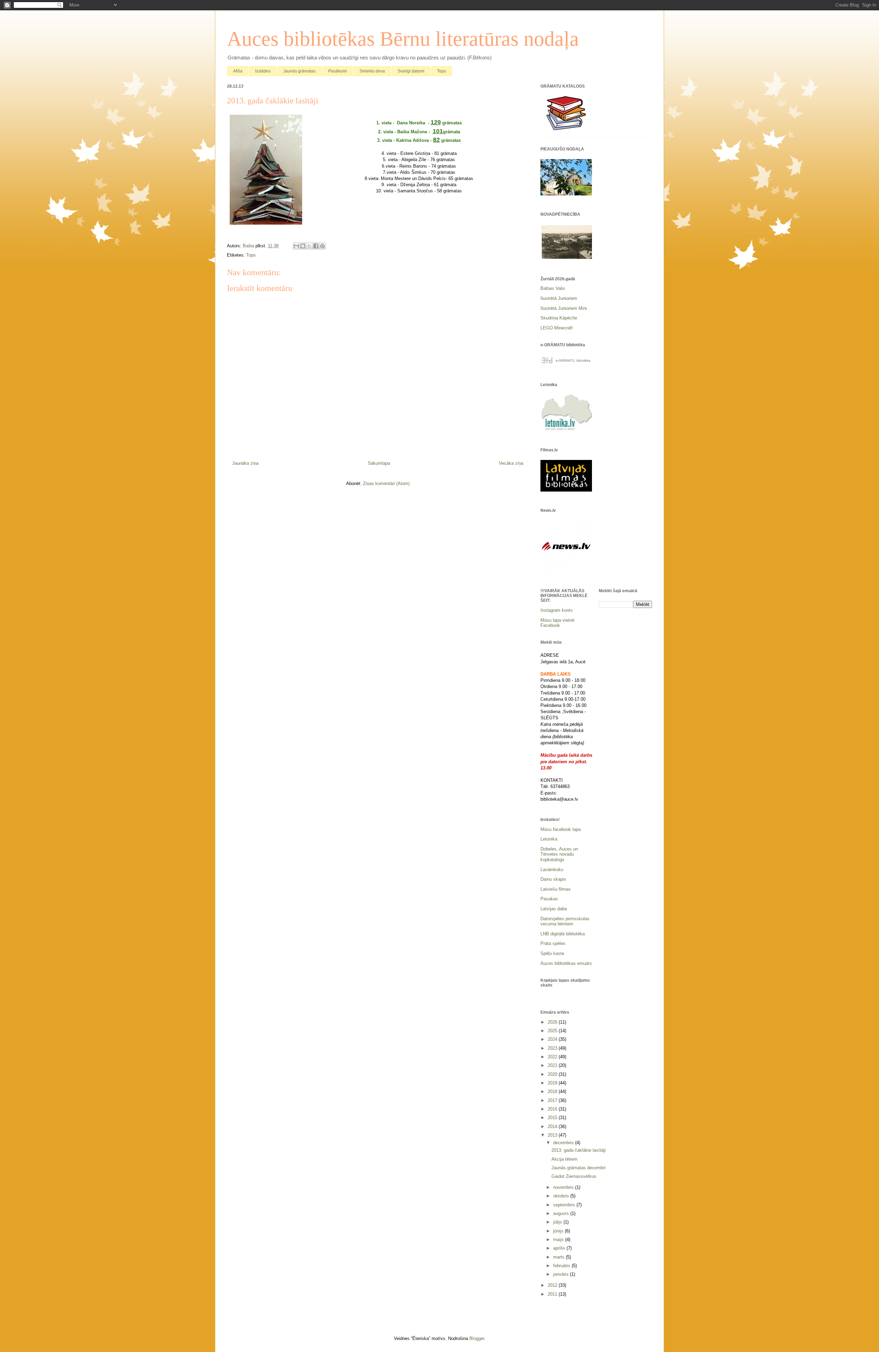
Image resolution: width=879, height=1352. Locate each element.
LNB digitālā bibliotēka (562, 933)
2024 (553, 1039)
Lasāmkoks (551, 869)
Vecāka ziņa (511, 463)
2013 (553, 1135)
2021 (553, 1065)
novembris (564, 1187)
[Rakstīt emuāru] (302, 246)
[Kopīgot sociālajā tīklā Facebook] (315, 246)
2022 (553, 1056)
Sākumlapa (379, 463)
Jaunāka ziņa (245, 463)
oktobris (561, 1195)
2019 (553, 1082)
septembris (565, 1204)
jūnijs (559, 1230)
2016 (553, 1109)
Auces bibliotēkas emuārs (566, 963)
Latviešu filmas (555, 889)
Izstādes (263, 71)
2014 (553, 1126)
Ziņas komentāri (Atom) (386, 483)
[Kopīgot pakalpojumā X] (309, 246)
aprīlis (560, 1248)
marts (559, 1257)
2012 (553, 1285)
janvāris (561, 1274)
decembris (564, 1142)
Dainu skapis (553, 879)
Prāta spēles (553, 943)
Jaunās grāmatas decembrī (578, 1167)
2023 (553, 1048)
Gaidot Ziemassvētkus (573, 1176)
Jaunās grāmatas (299, 71)
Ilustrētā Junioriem (558, 298)
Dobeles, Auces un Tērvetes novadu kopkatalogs (559, 854)
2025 (553, 1030)
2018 (553, 1091)
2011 (553, 1294)
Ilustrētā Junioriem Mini (563, 308)
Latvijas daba (553, 908)
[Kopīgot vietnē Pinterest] (322, 246)
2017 (553, 1100)
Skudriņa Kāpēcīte (558, 317)
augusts (561, 1213)
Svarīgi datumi (411, 71)
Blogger (476, 1338)
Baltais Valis (552, 288)
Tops (441, 71)
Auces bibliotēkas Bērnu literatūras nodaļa (403, 38)
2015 (553, 1117)
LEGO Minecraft (556, 327)
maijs (559, 1239)
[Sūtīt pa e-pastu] (296, 246)
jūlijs (558, 1222)
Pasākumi (337, 71)
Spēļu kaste (552, 953)
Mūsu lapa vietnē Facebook (557, 623)
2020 (553, 1074)
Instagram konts (556, 610)
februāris (562, 1265)
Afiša (237, 71)
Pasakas (549, 898)
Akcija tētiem (564, 1159)
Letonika (548, 839)
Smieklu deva (372, 71)
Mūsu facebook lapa (560, 829)
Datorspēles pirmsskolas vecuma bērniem (565, 921)
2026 (553, 1022)
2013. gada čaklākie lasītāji (578, 1150)
